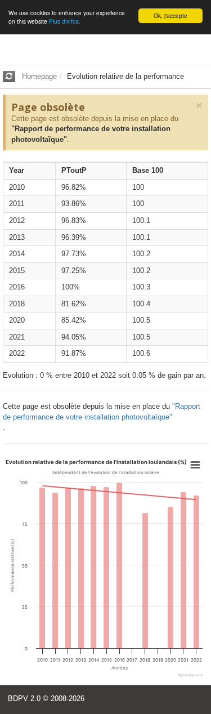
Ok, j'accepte (170, 15)
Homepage (39, 76)
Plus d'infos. (64, 21)
